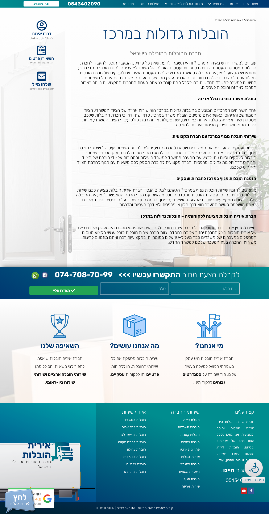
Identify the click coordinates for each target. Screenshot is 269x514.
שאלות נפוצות (150, 4)
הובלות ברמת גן (135, 472)
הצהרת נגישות (253, 480)
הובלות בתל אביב (134, 427)
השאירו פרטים (41, 58)
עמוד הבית (250, 4)
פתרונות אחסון (189, 449)
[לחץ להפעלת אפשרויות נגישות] (254, 468)
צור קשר (128, 4)
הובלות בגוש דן (135, 420)
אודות (234, 4)
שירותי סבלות (190, 457)
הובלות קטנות (190, 435)
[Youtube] (244, 491)
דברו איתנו (41, 34)
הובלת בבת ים (136, 464)
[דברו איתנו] (41, 25)
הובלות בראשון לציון (132, 435)
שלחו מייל (41, 84)
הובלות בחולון (136, 449)
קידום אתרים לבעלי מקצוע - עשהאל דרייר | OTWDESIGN (134, 508)
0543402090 (84, 4)
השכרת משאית (189, 472)
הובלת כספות (190, 442)
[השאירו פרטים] (41, 50)
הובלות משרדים (189, 427)
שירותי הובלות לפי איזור (186, 4)
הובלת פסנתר (190, 464)
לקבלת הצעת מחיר (179, 274)
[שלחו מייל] (41, 76)
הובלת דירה (191, 420)
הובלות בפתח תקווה (132, 442)
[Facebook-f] (251, 491)
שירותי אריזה (191, 486)
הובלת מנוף (192, 479)
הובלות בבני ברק (134, 457)
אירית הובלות (249, 20)
